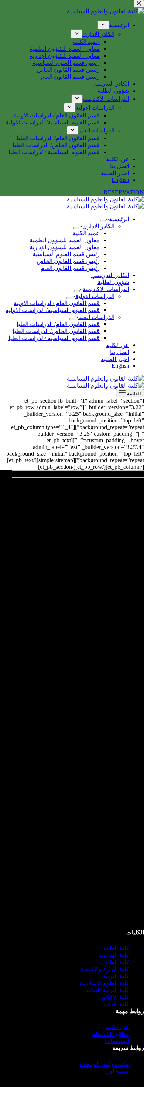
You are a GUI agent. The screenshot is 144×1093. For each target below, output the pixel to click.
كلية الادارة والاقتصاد (104, 969)
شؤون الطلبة (113, 282)
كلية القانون (115, 962)
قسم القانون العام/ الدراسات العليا (58, 324)
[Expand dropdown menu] (103, 221)
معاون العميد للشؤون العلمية (65, 240)
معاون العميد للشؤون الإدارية (65, 247)
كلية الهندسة (114, 955)
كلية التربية (116, 976)
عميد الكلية (86, 233)
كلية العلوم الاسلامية (104, 983)
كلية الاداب (116, 1004)
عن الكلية (117, 345)
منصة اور (118, 1071)
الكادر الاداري (98, 226)
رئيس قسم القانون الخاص (68, 261)
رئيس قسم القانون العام (70, 268)
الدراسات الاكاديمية (106, 289)
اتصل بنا (119, 352)
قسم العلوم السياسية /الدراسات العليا (54, 338)
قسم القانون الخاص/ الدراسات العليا (56, 331)
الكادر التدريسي (110, 275)
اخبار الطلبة (115, 359)
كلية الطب (116, 948)
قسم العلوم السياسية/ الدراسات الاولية (53, 310)
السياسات (117, 1041)
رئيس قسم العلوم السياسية (66, 254)
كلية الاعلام (115, 997)
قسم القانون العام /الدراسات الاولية (57, 303)
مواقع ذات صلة (110, 1034)
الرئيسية (119, 219)
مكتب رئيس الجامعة (104, 1064)
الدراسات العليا (96, 317)
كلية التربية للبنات (107, 990)
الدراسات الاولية (94, 296)
